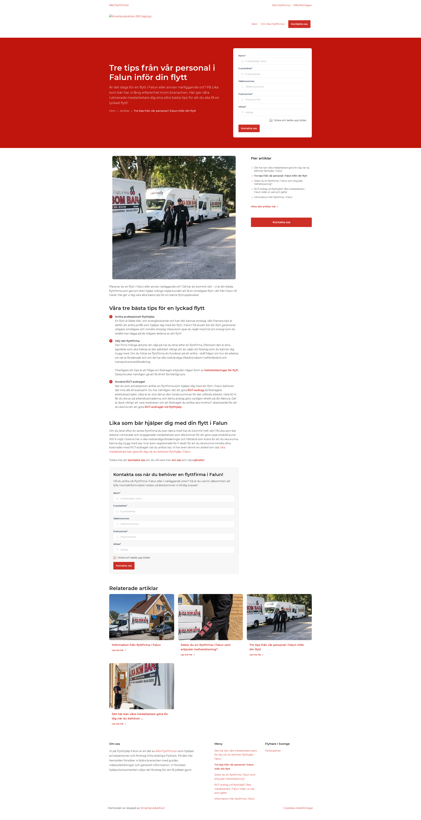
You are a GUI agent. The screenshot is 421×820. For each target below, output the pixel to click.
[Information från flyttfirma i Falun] (141, 617)
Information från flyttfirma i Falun (136, 645)
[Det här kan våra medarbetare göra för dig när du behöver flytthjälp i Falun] (141, 686)
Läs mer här (118, 650)
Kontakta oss (299, 24)
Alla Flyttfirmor (119, 5)
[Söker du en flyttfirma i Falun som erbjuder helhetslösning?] (210, 617)
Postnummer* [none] (245, 94)
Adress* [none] (242, 107)
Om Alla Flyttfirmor (273, 24)
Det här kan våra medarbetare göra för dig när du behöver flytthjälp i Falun (235, 754)
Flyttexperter (273, 750)
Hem (254, 24)
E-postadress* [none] (245, 68)
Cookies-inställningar (298, 808)
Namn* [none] (242, 55)
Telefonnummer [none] (246, 81)
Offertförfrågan (302, 5)
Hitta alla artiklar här (263, 206)
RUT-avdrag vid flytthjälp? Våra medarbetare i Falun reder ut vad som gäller (234, 788)
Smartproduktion (153, 808)
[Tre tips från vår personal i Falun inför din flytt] (279, 617)
